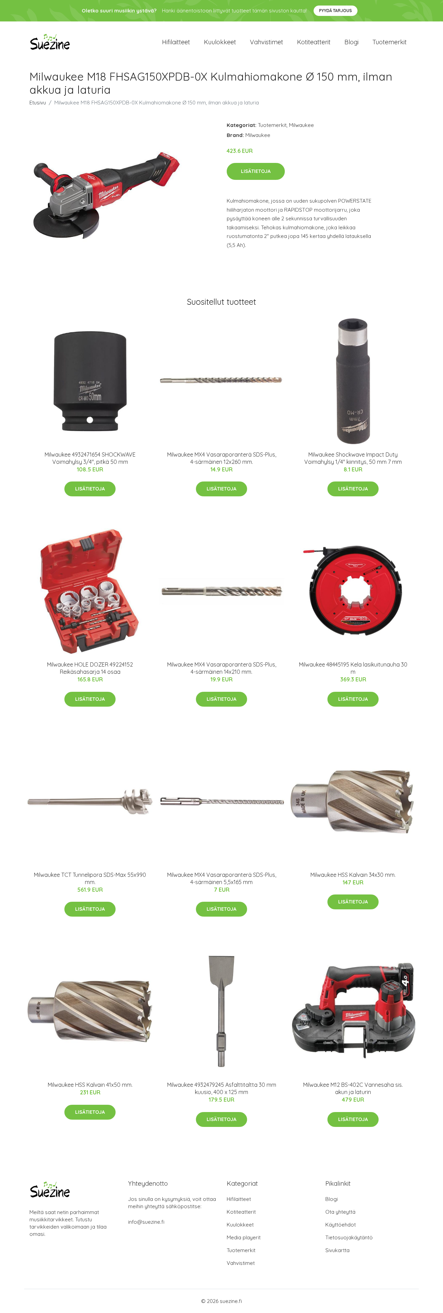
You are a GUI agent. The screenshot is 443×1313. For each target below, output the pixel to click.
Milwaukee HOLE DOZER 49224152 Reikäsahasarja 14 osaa (90, 668)
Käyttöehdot (340, 1224)
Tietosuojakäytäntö (349, 1237)
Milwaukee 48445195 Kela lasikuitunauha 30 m (353, 668)
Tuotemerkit (389, 42)
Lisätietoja (256, 171)
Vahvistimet (266, 42)
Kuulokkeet (220, 42)
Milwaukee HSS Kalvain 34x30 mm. (353, 874)
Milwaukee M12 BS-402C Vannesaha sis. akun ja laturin (353, 1088)
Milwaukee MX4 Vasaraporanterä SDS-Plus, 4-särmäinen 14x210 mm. (221, 668)
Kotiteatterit (314, 42)
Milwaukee (301, 125)
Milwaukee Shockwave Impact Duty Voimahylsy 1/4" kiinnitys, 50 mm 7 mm (353, 458)
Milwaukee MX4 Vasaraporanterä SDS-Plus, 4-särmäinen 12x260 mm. (221, 458)
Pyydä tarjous (335, 10)
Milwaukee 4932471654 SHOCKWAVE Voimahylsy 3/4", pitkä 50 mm (90, 458)
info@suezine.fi (146, 1222)
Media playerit (244, 1237)
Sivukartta (337, 1250)
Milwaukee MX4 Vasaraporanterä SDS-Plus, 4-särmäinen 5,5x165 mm (221, 878)
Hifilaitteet (176, 42)
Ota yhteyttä (340, 1212)
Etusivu (37, 102)
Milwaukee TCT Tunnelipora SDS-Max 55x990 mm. (90, 878)
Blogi (351, 42)
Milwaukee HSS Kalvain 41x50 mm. (90, 1084)
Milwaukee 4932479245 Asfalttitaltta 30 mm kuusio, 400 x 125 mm (221, 1088)
